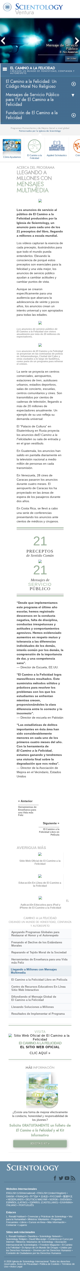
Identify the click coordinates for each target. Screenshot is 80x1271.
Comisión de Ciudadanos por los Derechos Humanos (33, 1253)
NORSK (53, 1199)
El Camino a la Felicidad (34, 156)
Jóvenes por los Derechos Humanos (52, 1250)
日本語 (44, 1196)
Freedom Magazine (50, 1245)
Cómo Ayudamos (12, 157)
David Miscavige (37, 1239)
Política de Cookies (50, 1264)
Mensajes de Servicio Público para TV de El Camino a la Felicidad (32, 100)
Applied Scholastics (57, 155)
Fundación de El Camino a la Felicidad (32, 115)
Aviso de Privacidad (27, 1264)
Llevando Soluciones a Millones (32, 1007)
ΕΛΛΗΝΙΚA (65, 1202)
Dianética (32, 1236)
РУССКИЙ (55, 1196)
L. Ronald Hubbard (16, 1216)
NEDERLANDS (15, 1199)
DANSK (10, 1196)
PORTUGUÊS (26, 1205)
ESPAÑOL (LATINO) (17, 1202)
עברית (34, 1196)
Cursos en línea (37, 1222)
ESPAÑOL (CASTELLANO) (44, 1202)
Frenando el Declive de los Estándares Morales (36, 944)
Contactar (11, 1225)
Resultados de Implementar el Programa (38, 1013)
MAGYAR (42, 1199)
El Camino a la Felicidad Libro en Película (39, 979)
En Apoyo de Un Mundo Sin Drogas (40, 1247)
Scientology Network (50, 1236)
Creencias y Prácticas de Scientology (47, 1216)
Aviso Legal (16, 1266)
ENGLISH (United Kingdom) (51, 1193)
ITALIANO (11, 1205)
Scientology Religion (16, 1239)
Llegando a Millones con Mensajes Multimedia (34, 971)
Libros (23, 1222)
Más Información (56, 1222)
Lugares (23, 1225)
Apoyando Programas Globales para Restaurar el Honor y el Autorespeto (35, 934)
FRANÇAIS (22, 1196)
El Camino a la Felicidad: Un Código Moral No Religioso (31, 83)
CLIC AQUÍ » (40, 1053)
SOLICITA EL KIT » (40, 1143)
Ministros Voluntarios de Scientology (34, 1242)
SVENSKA (65, 1199)
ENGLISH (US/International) (20, 1193)
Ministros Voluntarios (38, 1219)
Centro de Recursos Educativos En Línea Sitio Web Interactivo (38, 988)
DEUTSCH (31, 1199)
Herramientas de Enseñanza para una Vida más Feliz (39, 961)
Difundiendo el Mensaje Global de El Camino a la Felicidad (33, 998)
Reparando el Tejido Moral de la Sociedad (39, 952)
